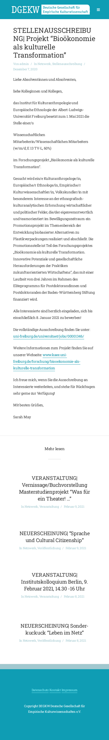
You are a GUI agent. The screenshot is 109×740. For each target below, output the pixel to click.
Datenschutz (40, 690)
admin (24, 64)
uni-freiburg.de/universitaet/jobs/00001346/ (48, 336)
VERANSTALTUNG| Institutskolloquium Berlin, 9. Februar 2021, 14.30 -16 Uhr (54, 581)
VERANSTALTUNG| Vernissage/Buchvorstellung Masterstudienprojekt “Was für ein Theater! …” (54, 488)
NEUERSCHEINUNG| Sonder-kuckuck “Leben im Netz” (54, 629)
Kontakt (55, 690)
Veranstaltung (49, 506)
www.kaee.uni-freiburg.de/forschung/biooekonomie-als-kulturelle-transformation (46, 361)
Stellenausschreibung (67, 64)
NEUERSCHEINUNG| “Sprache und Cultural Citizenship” (55, 536)
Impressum (70, 690)
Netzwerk (44, 64)
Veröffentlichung (49, 548)
